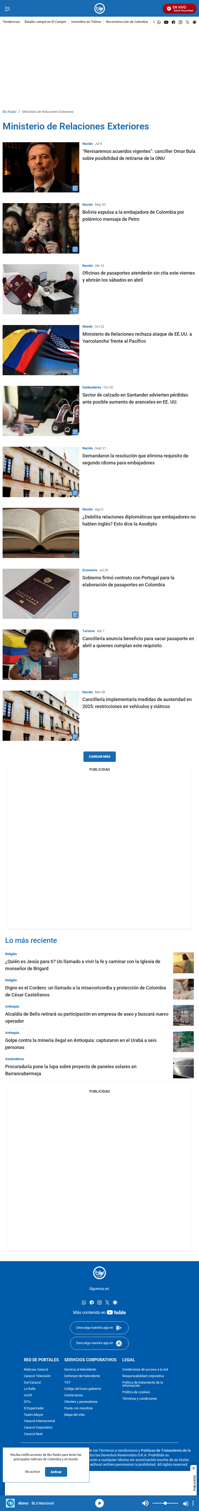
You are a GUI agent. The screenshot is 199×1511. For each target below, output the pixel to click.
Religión (11, 954)
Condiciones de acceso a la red (145, 1369)
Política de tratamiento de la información (142, 1384)
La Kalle (29, 1389)
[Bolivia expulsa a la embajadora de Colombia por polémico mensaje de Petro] (41, 228)
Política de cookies (136, 1392)
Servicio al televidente (80, 1369)
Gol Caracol (32, 1382)
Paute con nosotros (78, 1408)
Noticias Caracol (36, 1369)
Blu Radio (9, 112)
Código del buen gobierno (82, 1389)
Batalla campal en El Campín (45, 22)
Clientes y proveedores (80, 1402)
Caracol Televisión (37, 1376)
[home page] (99, 8)
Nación (87, 144)
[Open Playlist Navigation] (193, 1503)
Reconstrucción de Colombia (127, 22)
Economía (89, 570)
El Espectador (34, 1408)
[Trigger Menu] (7, 8)
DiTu (27, 1402)
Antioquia (12, 1006)
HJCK (28, 1395)
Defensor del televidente (82, 1376)
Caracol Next (33, 1434)
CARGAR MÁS (99, 756)
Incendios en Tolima (86, 22)
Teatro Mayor (33, 1415)
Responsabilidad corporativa (143, 1376)
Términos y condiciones (139, 1398)
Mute (145, 1503)
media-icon (99, 1503)
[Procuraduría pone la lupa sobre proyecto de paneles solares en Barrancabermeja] (183, 1068)
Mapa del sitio (74, 1415)
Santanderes (91, 387)
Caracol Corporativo (38, 1427)
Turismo (88, 631)
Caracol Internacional (39, 1421)
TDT (67, 1382)
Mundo (87, 326)
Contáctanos (73, 1395)
